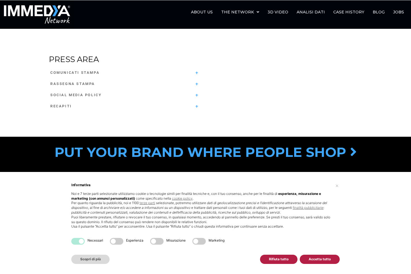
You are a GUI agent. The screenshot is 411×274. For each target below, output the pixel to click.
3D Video (278, 12)
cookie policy (182, 198)
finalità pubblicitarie (308, 208)
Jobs (398, 12)
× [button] (337, 185)
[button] (240, 12)
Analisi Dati (311, 12)
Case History (348, 12)
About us (202, 12)
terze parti (147, 203)
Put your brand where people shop (202, 152)
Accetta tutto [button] (320, 259)
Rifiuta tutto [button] (279, 259)
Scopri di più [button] (90, 259)
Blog (379, 12)
